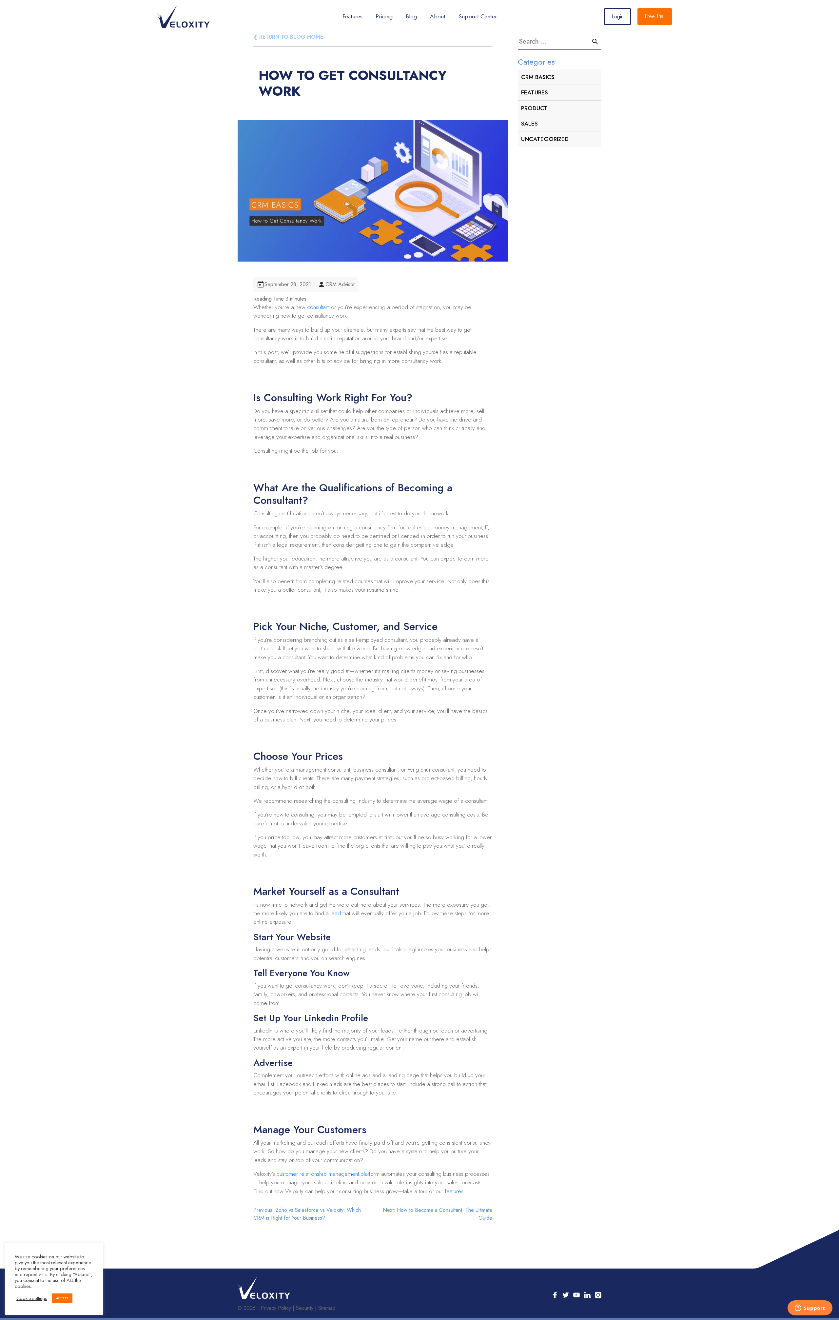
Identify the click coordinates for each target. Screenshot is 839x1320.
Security (304, 1308)
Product (534, 108)
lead (335, 913)
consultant (318, 307)
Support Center (478, 16)
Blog (411, 16)
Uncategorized (545, 139)
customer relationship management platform (328, 1174)
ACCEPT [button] (62, 1298)
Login (618, 16)
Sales (529, 123)
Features (352, 16)
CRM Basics (538, 77)
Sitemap (327, 1308)
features (454, 1191)
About (437, 16)
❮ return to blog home (288, 37)
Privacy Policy (276, 1308)
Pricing (384, 16)
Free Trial (654, 16)
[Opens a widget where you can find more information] (809, 1308)
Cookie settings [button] (31, 1298)
